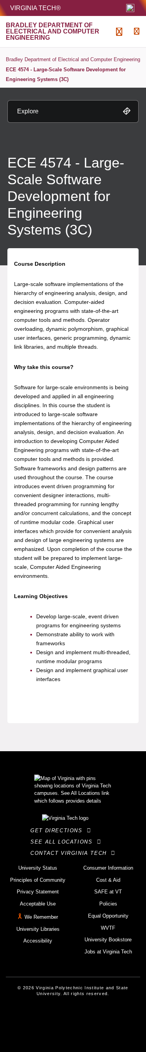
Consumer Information (108, 868)
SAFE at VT (108, 892)
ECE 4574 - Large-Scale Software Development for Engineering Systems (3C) (66, 75)
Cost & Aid (108, 880)
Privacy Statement (38, 892)
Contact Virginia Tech (70, 853)
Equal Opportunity (108, 916)
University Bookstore (108, 940)
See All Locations (63, 842)
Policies (108, 904)
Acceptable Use (38, 904)
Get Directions (58, 830)
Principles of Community (37, 880)
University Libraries (38, 929)
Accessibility (37, 941)
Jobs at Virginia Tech (108, 952)
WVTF (108, 928)
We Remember (41, 917)
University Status (37, 868)
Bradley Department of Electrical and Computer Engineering (73, 59)
